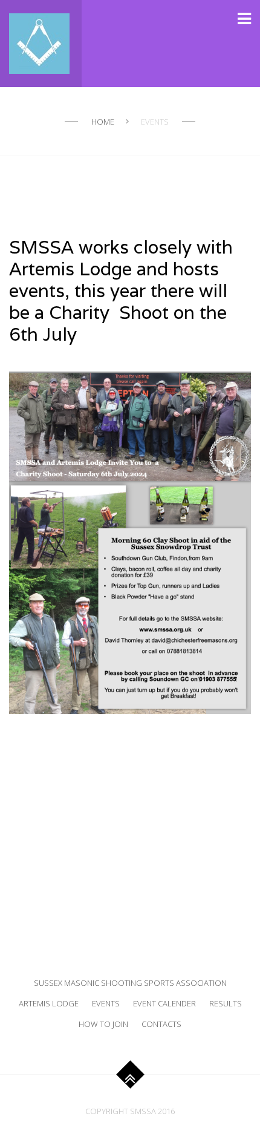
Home (102, 121)
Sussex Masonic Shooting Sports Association (130, 982)
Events (106, 1003)
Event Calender (164, 1003)
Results (225, 1003)
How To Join (103, 1023)
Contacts (161, 1023)
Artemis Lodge (49, 1003)
